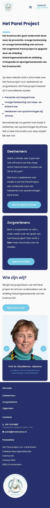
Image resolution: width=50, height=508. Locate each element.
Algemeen (7, 408)
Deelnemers (8, 395)
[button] (30, 7)
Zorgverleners (9, 401)
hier (13, 135)
